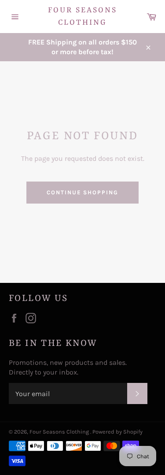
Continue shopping (82, 192)
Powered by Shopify (117, 431)
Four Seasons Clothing (82, 16)
